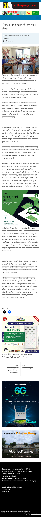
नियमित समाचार (13, 357)
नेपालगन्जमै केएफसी (27, 367)
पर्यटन (19, 357)
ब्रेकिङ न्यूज (25, 357)
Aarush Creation (36, 514)
